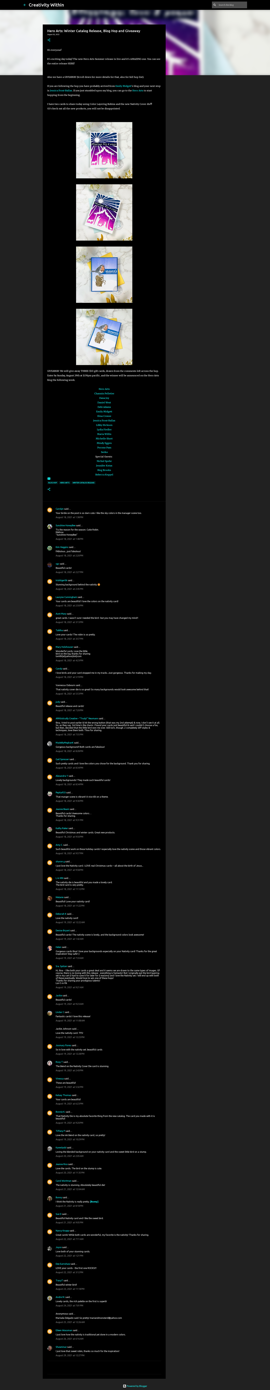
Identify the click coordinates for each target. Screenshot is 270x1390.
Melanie (60, 897)
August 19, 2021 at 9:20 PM (69, 1123)
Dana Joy (104, 398)
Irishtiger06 (61, 580)
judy (58, 702)
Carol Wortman (63, 1181)
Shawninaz (61, 1347)
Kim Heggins (62, 547)
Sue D (58, 1214)
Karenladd (61, 1147)
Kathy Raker (62, 828)
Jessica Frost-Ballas (61, 90)
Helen (58, 947)
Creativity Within (46, 4)
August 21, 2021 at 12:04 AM (70, 1189)
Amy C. (59, 845)
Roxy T (59, 1062)
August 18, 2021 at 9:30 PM (69, 801)
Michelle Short (104, 438)
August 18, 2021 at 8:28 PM (69, 751)
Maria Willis (104, 434)
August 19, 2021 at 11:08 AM (70, 1020)
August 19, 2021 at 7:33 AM (70, 958)
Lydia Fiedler (104, 429)
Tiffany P (60, 1131)
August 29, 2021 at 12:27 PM (70, 1355)
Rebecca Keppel (104, 474)
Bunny (59, 1197)
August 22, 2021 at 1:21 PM (69, 1255)
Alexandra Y (62, 776)
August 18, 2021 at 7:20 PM (69, 710)
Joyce (59, 1247)
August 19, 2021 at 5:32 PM (69, 1087)
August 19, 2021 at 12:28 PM (70, 1054)
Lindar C (60, 1012)
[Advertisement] (180, 121)
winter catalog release (83, 483)
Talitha (59, 630)
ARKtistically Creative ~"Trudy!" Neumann (77, 718)
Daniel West (104, 402)
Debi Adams (104, 407)
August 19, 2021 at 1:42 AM (70, 939)
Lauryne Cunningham (66, 597)
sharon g (60, 861)
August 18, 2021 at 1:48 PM (69, 539)
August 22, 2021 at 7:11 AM (70, 1239)
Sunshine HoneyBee (66, 525)
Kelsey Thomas (63, 1095)
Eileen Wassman (64, 1330)
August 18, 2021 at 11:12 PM (70, 889)
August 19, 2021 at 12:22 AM (70, 922)
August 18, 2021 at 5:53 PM (69, 693)
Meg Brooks (104, 470)
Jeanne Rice (62, 1164)
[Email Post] (49, 480)
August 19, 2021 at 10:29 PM (70, 1139)
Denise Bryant (63, 930)
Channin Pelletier (104, 393)
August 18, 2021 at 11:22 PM (70, 905)
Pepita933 (61, 792)
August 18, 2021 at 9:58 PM (69, 870)
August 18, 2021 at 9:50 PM (69, 836)
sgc (57, 563)
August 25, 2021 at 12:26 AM (70, 1322)
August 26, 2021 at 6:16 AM (70, 1338)
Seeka (104, 452)
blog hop (52, 483)
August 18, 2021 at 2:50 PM (69, 605)
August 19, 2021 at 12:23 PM (70, 1037)
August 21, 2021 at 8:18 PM (69, 1206)
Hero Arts (138, 90)
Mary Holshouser (64, 647)
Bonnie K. (60, 1112)
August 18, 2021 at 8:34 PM (69, 767)
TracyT (59, 1280)
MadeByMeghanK (65, 742)
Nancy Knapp (62, 1230)
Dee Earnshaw (63, 1264)
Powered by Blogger (136, 1386)
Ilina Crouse (104, 416)
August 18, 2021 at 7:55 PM (69, 734)
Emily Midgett (123, 86)
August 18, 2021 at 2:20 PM (69, 555)
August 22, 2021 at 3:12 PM (69, 1272)
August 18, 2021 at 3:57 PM (69, 638)
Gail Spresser (62, 759)
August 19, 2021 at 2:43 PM (69, 1070)
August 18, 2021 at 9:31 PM (69, 820)
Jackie (59, 995)
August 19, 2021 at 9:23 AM (70, 1004)
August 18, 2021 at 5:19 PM (69, 677)
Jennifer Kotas (104, 465)
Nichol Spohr (104, 461)
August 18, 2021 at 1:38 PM (69, 517)
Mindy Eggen (104, 443)
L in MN (59, 878)
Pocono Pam (104, 447)
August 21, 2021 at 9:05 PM (69, 1222)
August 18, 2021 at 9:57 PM (69, 853)
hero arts (64, 483)
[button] (49, 40)
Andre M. (60, 1297)
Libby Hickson (104, 425)
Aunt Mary (61, 613)
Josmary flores (63, 1045)
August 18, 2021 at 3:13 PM (69, 622)
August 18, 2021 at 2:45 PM (69, 589)
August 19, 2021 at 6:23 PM (69, 1103)
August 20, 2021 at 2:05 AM (70, 1156)
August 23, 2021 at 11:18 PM (70, 1289)
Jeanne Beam (62, 809)
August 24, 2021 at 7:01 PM (69, 1305)
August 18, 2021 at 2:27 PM (69, 572)
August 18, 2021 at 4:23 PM (69, 660)
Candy (59, 668)
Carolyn (60, 509)
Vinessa (60, 1078)
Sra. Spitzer (61, 966)
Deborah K (61, 914)
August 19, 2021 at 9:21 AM (70, 987)
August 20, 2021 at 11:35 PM (70, 1172)
